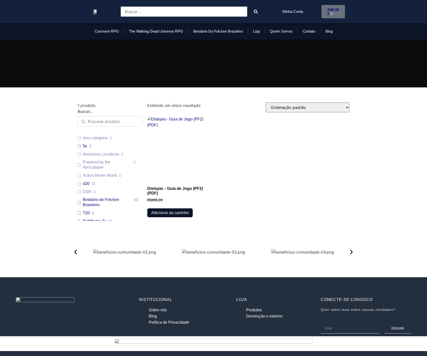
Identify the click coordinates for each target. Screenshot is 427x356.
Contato (309, 31)
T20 (86, 213)
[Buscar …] (184, 11)
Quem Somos (281, 31)
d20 (86, 183)
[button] (76, 252)
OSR (87, 192)
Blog (329, 31)
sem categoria (95, 138)
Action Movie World (100, 175)
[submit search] (256, 12)
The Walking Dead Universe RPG (156, 31)
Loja (256, 31)
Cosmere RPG (107, 31)
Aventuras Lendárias (101, 154)
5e (85, 146)
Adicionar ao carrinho (170, 213)
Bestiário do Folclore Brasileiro (218, 31)
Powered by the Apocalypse (96, 164)
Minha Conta (292, 11)
